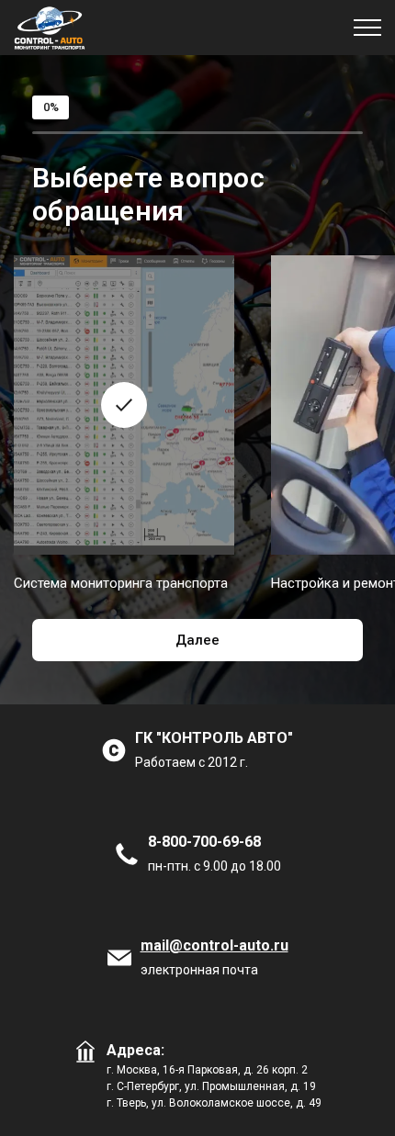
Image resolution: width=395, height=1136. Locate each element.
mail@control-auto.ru (214, 945)
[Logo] (50, 28)
